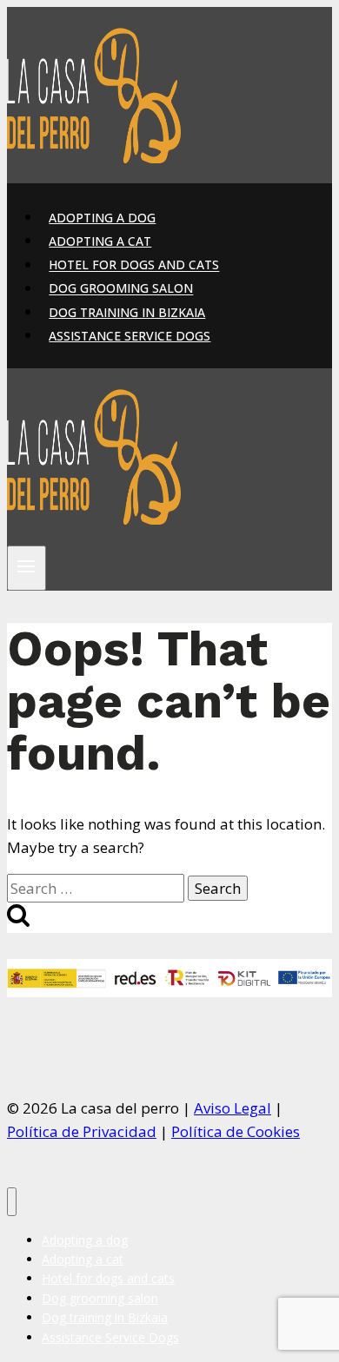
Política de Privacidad (81, 1131)
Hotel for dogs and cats (134, 265)
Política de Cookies (235, 1131)
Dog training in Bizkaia (127, 312)
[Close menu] (12, 1201)
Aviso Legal (232, 1108)
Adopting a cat (100, 241)
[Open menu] (26, 568)
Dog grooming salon (121, 289)
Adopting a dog (102, 217)
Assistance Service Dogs (129, 335)
